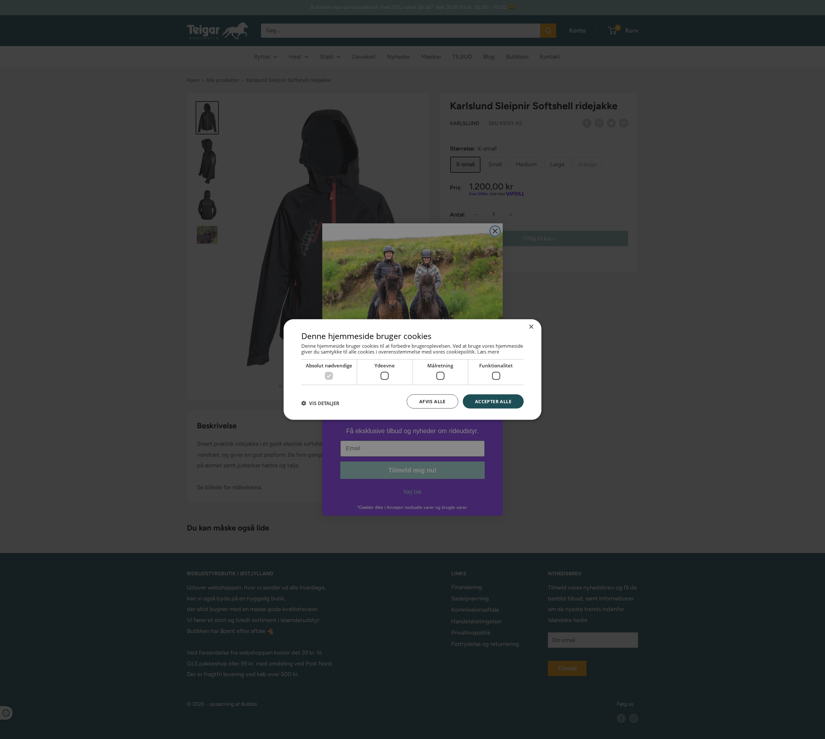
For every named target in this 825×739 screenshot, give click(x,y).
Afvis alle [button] (432, 401)
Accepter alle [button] (493, 401)
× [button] (531, 326)
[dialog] (412, 369)
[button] (320, 402)
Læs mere (488, 351)
